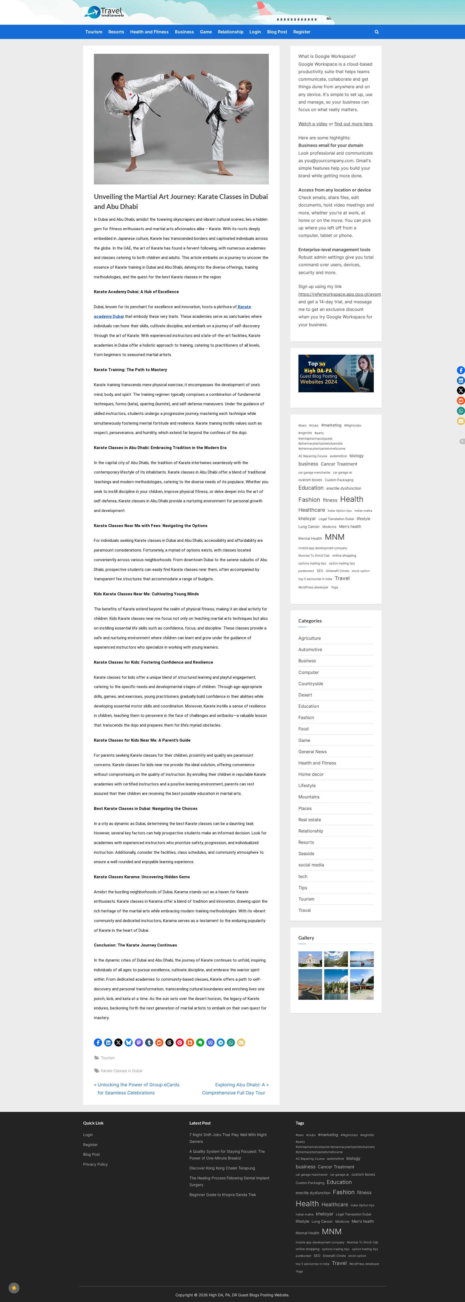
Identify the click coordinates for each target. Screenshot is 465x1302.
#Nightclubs (352, 425)
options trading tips (312, 563)
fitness (330, 500)
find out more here (353, 123)
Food (303, 728)
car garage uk (342, 472)
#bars (302, 425)
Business (184, 31)
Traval (304, 910)
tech (302, 876)
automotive (338, 456)
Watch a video (312, 123)
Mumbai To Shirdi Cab (314, 555)
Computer (308, 672)
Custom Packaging (339, 480)
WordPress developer (313, 587)
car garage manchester (314, 472)
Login (255, 31)
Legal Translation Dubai (336, 519)
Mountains (308, 796)
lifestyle (363, 518)
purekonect (306, 571)
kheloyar (307, 518)
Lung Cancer (309, 526)
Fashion (309, 499)
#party (319, 433)
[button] (98, 1042)
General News (312, 751)
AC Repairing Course (312, 456)
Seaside (306, 853)
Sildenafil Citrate (337, 571)
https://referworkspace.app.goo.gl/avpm (339, 294)
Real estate (309, 819)
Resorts (116, 31)
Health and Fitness (149, 31)
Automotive (310, 649)
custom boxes (310, 480)
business (308, 464)
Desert (305, 695)
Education (311, 488)
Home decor (311, 774)
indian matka (363, 511)
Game (206, 31)
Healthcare (311, 510)
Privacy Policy (95, 1164)
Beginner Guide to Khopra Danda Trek (222, 1194)
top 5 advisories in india (315, 579)
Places (305, 808)
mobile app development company (322, 548)
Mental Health (310, 538)
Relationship (231, 31)
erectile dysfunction (343, 488)
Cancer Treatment (339, 464)
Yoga (334, 587)
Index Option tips (340, 511)
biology (357, 455)
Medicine (329, 527)
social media (311, 864)
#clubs (314, 425)
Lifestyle (307, 785)
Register (301, 31)
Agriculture (309, 638)
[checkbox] (14, 1288)
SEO (320, 571)
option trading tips (342, 563)
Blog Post (277, 31)
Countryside (310, 683)
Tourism (93, 31)
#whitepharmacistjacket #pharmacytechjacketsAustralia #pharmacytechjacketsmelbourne (321, 443)
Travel (342, 578)
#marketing (331, 425)
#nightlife (305, 433)
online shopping (344, 555)
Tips (302, 887)
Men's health (350, 526)
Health (352, 499)
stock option (360, 571)
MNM (335, 537)
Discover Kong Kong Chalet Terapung (222, 1168)
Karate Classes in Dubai (121, 1070)
